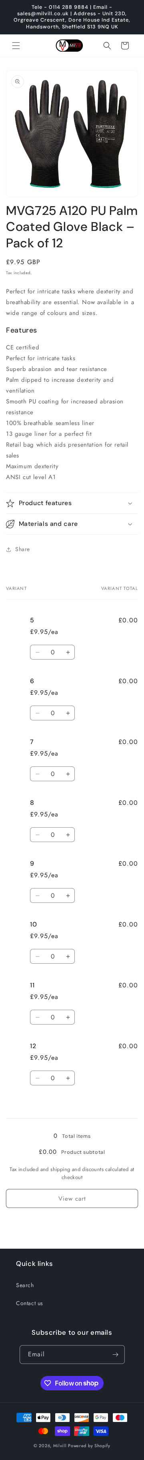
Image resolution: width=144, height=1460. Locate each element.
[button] (16, 45)
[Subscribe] (115, 1354)
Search (25, 1285)
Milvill (60, 1445)
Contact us (29, 1303)
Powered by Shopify (89, 1445)
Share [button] (22, 549)
